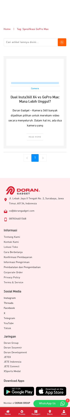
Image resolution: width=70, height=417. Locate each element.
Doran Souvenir (13, 347)
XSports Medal (12, 371)
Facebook (9, 308)
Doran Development (15, 352)
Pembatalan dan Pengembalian (22, 267)
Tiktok (7, 328)
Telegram (9, 318)
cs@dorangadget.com (21, 210)
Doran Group (11, 343)
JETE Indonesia (12, 361)
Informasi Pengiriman (16, 262)
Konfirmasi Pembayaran (18, 257)
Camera (35, 88)
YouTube (9, 323)
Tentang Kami (12, 237)
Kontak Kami (11, 242)
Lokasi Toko (11, 247)
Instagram (10, 298)
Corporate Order (13, 272)
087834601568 (17, 218)
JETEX (7, 357)
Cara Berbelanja (13, 252)
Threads (8, 303)
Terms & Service (13, 282)
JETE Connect (11, 366)
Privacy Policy (12, 277)
